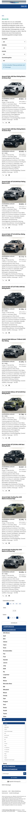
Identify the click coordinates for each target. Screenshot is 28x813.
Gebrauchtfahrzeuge (10, 769)
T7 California (6, 747)
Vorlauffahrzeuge (9, 630)
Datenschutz (5, 793)
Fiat (4, 654)
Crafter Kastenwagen (8, 731)
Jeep (4, 665)
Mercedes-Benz (7, 683)
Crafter (5, 729)
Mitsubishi (6, 689)
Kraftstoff (4, 39)
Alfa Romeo (6, 633)
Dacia (4, 648)
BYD (4, 639)
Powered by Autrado (22, 811)
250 (20, 603)
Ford (4, 656)
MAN (4, 677)
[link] (3, 122)
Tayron (5, 755)
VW (4, 719)
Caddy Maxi (6, 727)
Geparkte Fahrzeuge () (14, 781)
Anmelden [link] (14, 777)
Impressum (4, 791)
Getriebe (4, 45)
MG (4, 686)
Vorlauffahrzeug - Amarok (14, 98)
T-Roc (5, 745)
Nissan (5, 692)
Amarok (5, 723)
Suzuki (5, 710)
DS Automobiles (7, 651)
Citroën (5, 642)
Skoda (5, 707)
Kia (4, 671)
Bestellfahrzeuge (9, 766)
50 (13, 603)
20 (10, 603)
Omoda (5, 695)
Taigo (5, 753)
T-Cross (5, 743)
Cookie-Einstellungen (14, 793)
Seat (4, 704)
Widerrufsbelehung (16, 791)
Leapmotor (6, 674)
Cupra (4, 645)
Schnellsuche (14, 622)
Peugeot (5, 701)
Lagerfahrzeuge (8, 627)
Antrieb (4, 51)
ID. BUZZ (6, 737)
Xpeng (5, 763)
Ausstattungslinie (7, 57)
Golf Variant (6, 735)
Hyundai (5, 659)
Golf (5, 733)
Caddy (5, 725)
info (3, 15)
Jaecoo (5, 662)
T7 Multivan (6, 751)
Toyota (5, 713)
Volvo (4, 716)
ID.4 (5, 739)
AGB (9, 791)
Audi (4, 636)
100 (16, 603)
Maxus (5, 680)
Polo (5, 741)
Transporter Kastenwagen (9, 759)
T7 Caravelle (6, 749)
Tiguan (5, 757)
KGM (4, 668)
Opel (4, 698)
